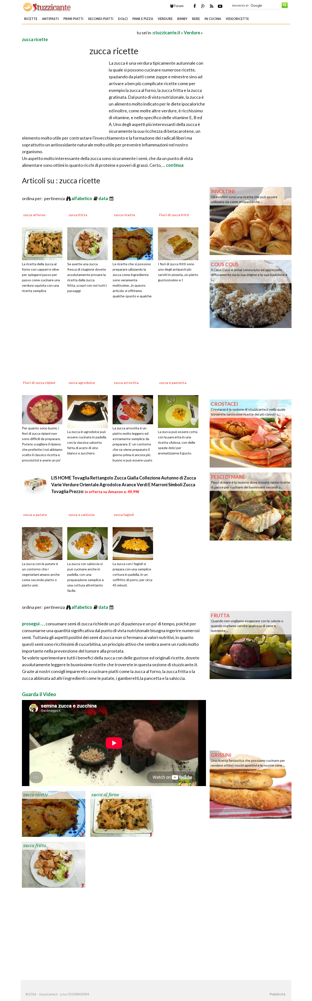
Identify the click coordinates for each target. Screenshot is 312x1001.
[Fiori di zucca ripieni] (44, 409)
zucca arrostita (126, 383)
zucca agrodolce (81, 383)
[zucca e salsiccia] (89, 543)
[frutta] (251, 644)
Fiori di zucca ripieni (39, 383)
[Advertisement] (79, 32)
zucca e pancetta (172, 383)
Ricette (30, 19)
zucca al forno (34, 215)
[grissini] (251, 784)
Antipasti (50, 19)
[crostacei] (251, 433)
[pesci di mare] (251, 506)
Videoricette (237, 19)
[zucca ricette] (134, 243)
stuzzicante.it (166, 32)
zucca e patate (35, 515)
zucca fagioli (124, 515)
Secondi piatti (100, 19)
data (103, 198)
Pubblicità (277, 994)
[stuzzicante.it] (47, 6)
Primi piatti (73, 19)
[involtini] (251, 220)
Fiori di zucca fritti (174, 215)
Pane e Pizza (142, 19)
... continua (173, 165)
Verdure (165, 19)
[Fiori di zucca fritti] (180, 243)
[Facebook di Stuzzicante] (194, 6)
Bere (196, 19)
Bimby (182, 19)
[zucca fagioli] (134, 543)
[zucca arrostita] (134, 409)
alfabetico (82, 198)
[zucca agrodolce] (89, 411)
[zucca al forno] (44, 243)
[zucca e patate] (44, 543)
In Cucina (213, 19)
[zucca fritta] (89, 243)
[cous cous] (251, 293)
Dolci (123, 19)
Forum (179, 6)
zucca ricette (35, 39)
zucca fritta (77, 215)
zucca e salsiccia (81, 515)
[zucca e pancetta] (180, 411)
